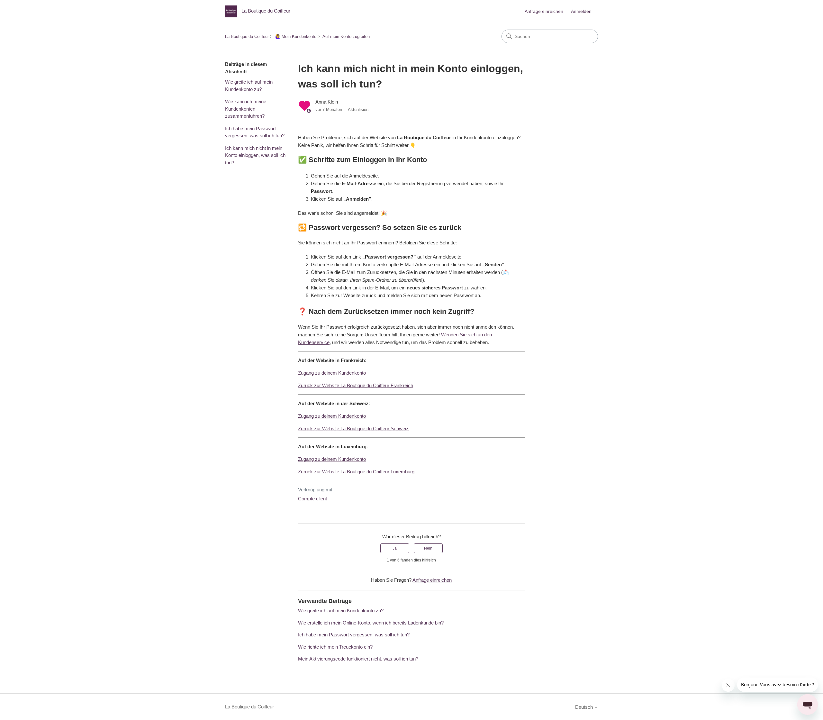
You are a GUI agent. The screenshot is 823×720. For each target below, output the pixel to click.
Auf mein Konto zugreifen (346, 36)
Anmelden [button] (581, 11)
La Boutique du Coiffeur (247, 36)
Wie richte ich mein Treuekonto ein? (335, 647)
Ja (395, 548)
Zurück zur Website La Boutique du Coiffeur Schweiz (353, 428)
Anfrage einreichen (544, 11)
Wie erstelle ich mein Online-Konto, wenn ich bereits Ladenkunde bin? (371, 622)
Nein (428, 548)
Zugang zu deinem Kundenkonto (332, 373)
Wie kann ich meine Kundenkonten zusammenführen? (245, 109)
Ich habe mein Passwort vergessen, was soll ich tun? (255, 132)
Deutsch (584, 707)
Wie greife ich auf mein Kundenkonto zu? (249, 85)
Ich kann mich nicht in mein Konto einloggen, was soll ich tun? (255, 155)
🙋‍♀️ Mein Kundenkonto (295, 36)
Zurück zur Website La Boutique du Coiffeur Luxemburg (356, 471)
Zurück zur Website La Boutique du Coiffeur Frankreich (355, 385)
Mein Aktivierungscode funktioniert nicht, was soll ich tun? (358, 658)
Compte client (312, 498)
